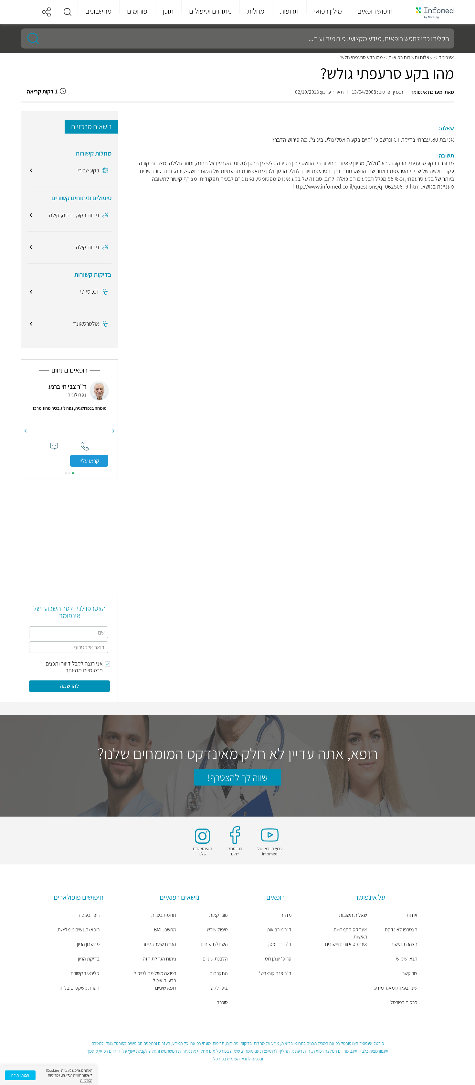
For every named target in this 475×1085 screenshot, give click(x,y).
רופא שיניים (165, 987)
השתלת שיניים (214, 944)
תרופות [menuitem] (289, 11)
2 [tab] (69, 473)
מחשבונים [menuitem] (98, 11)
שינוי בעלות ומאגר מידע (395, 987)
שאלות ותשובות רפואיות (410, 57)
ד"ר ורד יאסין (279, 944)
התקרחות (218, 973)
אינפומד (446, 57)
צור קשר (409, 973)
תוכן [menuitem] (168, 11)
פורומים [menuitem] (137, 11)
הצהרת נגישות (403, 944)
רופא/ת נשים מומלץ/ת (79, 929)
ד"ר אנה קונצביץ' (275, 973)
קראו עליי (89, 460)
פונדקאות (218, 915)
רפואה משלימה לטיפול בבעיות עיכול (155, 977)
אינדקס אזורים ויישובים (346, 944)
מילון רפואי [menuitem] (328, 11)
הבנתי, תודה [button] (20, 1075)
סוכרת (222, 1002)
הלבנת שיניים (215, 958)
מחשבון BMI (165, 929)
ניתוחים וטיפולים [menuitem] (210, 11)
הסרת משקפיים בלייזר (79, 987)
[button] (68, 12)
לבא (25, 431)
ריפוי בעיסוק (89, 915)
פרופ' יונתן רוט (278, 958)
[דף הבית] (430, 12)
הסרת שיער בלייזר (159, 944)
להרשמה (69, 685)
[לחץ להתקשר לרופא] (85, 446)
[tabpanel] (69, 424)
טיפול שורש (217, 929)
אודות (411, 915)
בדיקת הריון (89, 958)
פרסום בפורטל (403, 1002)
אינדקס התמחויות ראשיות (350, 933)
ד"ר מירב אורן (279, 929)
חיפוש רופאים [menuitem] (375, 11)
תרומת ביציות (163, 915)
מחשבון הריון (88, 944)
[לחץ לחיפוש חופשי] (31, 38)
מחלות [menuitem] (255, 11)
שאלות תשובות (353, 915)
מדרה (285, 915)
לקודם (114, 431)
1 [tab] (73, 473)
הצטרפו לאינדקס (401, 929)
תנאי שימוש (406, 958)
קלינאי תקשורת (85, 973)
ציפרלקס (219, 987)
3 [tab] (66, 473)
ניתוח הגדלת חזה (159, 958)
